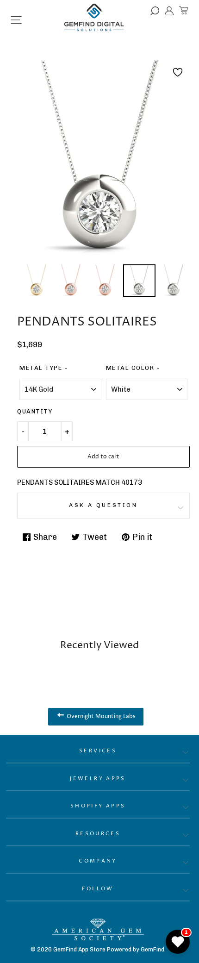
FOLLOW (97, 888)
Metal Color (130, 367)
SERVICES (98, 750)
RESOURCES (97, 833)
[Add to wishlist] (177, 72)
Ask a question (103, 505)
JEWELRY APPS (98, 778)
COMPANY (98, 860)
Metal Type (40, 367)
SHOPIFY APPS (98, 805)
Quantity (34, 411)
